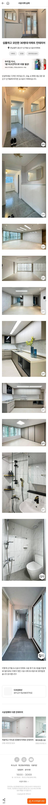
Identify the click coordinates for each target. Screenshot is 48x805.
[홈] (8, 3)
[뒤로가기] (3, 3)
